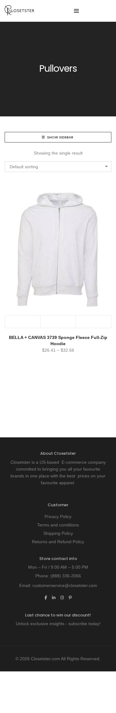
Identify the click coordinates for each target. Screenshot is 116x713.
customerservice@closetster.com (64, 585)
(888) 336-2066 (65, 575)
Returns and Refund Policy (58, 541)
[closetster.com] (19, 13)
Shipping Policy (58, 533)
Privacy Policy (58, 516)
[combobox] (58, 166)
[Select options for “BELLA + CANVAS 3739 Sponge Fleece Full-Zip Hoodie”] (23, 321)
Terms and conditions (58, 524)
